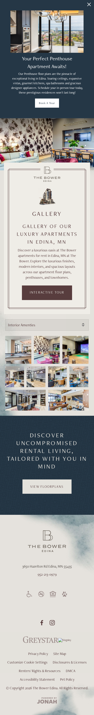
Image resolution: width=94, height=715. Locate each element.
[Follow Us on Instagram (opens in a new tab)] (52, 622)
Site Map (59, 653)
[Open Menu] (83, 135)
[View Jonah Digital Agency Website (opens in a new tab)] (47, 701)
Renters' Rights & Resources (40, 670)
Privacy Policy (38, 653)
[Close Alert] (89, 4)
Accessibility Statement (37, 679)
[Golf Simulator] (75, 350)
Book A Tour (47, 103)
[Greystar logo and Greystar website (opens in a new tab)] (40, 642)
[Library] (25, 400)
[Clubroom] (18, 350)
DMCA (70, 670)
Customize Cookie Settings (27, 662)
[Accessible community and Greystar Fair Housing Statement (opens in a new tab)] (29, 594)
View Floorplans (46, 486)
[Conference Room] (36, 376)
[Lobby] (68, 400)
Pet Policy (67, 679)
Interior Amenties (21, 325)
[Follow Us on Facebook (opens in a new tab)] (41, 622)
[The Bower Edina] (47, 174)
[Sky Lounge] (47, 350)
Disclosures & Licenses (70, 662)
